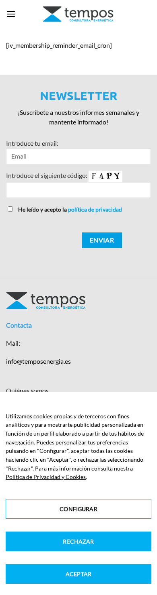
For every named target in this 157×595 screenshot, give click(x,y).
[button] (11, 14)
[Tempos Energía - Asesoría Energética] (79, 14)
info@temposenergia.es (38, 361)
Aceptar (78, 574)
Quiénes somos (27, 390)
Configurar (78, 508)
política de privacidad (95, 209)
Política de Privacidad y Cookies (46, 476)
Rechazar (78, 541)
